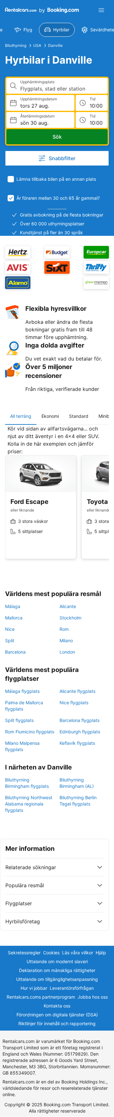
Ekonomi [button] (50, 416)
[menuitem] (23, 30)
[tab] (20, 416)
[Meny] (101, 10)
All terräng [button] (20, 416)
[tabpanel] (57, 497)
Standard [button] (78, 416)
